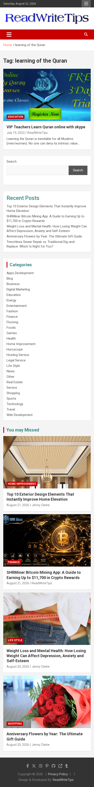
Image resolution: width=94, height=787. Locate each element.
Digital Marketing (18, 289)
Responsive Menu (86, 3)
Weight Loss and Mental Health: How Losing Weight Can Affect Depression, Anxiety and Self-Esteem (46, 655)
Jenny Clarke (41, 505)
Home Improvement (21, 344)
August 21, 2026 (18, 505)
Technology (15, 404)
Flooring (12, 322)
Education (15, 116)
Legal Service (16, 360)
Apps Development (20, 273)
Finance (12, 317)
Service (12, 388)
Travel (11, 409)
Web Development (20, 415)
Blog (10, 278)
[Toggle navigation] (9, 34)
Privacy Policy (58, 774)
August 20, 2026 (18, 666)
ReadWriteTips (37, 132)
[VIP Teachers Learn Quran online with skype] (47, 95)
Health (11, 338)
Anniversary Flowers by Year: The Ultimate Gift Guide (44, 236)
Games (12, 333)
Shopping (13, 393)
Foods (11, 328)
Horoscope (15, 349)
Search (12, 161)
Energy (11, 300)
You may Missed (22, 430)
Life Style (13, 366)
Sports (11, 398)
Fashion (12, 311)
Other (10, 377)
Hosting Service (18, 355)
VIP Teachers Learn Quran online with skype (46, 127)
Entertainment (17, 306)
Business (13, 284)
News (11, 371)
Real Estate (15, 382)
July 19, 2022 (16, 132)
